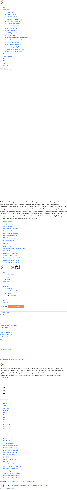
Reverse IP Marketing (14, 42)
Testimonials (7, 56)
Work (5, 284)
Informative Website (13, 21)
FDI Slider (13, 295)
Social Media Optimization (15, 49)
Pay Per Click (11, 35)
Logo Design (11, 12)
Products (6, 54)
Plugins (9, 293)
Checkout (6, 429)
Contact (6, 65)
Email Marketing (12, 30)
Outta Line (4, 312)
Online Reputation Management (17, 37)
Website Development (14, 19)
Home (5, 403)
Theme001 (13, 291)
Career (5, 63)
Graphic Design (12, 14)
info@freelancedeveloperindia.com (11, 359)
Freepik (12, 488)
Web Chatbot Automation (15, 40)
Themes (9, 289)
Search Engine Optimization (16, 47)
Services (6, 10)
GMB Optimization (13, 33)
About (5, 7)
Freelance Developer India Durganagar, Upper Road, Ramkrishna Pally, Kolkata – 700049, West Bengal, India (8, 332)
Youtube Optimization (14, 44)
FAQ (4, 58)
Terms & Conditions (13, 485)
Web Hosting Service (13, 26)
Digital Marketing (12, 28)
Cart (4, 426)
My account (7, 424)
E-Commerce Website (14, 23)
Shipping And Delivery (26, 485)
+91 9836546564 (5, 349)
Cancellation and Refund (40, 485)
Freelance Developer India (18, 481)
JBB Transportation (7, 315)
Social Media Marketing (14, 51)
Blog (4, 61)
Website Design (12, 17)
